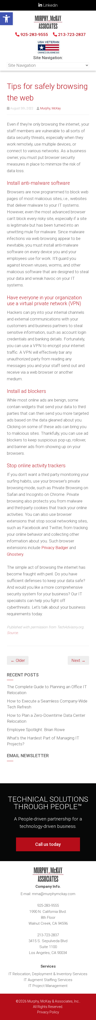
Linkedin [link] (50, 5)
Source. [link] (12, 633)
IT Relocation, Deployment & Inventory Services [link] (48, 974)
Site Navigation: (48, 57)
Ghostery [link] (15, 554)
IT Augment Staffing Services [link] (48, 980)
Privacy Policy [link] (48, 1012)
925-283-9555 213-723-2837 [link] (52, 34)
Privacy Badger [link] (54, 547)
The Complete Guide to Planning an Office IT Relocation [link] (47, 689)
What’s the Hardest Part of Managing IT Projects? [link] (43, 741)
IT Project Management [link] (48, 986)
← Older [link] (18, 660)
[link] (6, 18)
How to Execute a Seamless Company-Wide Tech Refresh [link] (47, 704)
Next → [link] (78, 660)
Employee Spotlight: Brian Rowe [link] (36, 729)
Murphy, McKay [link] (50, 108)
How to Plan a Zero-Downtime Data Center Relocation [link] (46, 718)
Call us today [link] (48, 844)
